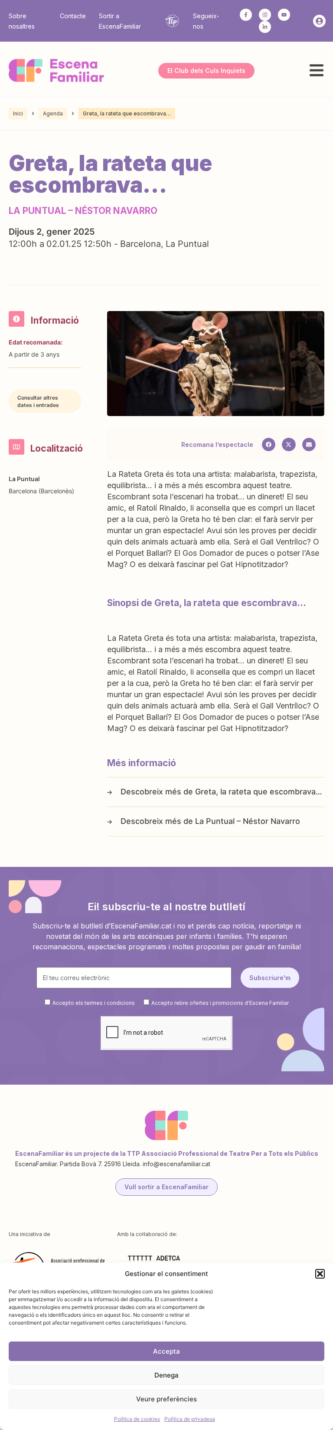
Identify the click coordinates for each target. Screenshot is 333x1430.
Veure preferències (166, 1399)
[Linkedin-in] (265, 27)
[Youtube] (284, 15)
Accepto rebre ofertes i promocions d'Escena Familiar (220, 1003)
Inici (18, 113)
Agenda (53, 113)
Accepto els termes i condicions (93, 1003)
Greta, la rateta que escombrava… (258, 791)
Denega (166, 1375)
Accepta (166, 1351)
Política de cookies (137, 1419)
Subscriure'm (270, 977)
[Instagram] (265, 15)
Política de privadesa (189, 1419)
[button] (320, 1273)
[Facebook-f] (246, 15)
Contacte (73, 16)
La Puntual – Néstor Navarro (247, 821)
